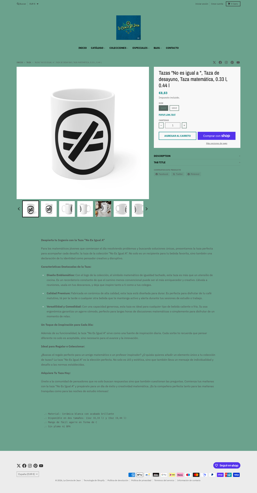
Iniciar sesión (201, 3)
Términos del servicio (164, 480)
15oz (174, 108)
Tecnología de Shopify (94, 480)
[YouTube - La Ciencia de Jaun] (238, 62)
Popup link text (167, 114)
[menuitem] (30, 209)
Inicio (20, 62)
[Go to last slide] (19, 208)
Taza (28, 62)
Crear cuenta (217, 3)
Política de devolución (118, 480)
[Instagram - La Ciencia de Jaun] (226, 62)
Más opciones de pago (216, 143)
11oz (163, 108)
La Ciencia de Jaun (72, 480)
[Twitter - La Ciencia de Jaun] (214, 62)
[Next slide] (146, 208)
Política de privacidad (141, 480)
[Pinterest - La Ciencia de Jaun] (232, 62)
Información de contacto (189, 480)
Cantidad (164, 120)
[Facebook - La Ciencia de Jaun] (220, 62)
